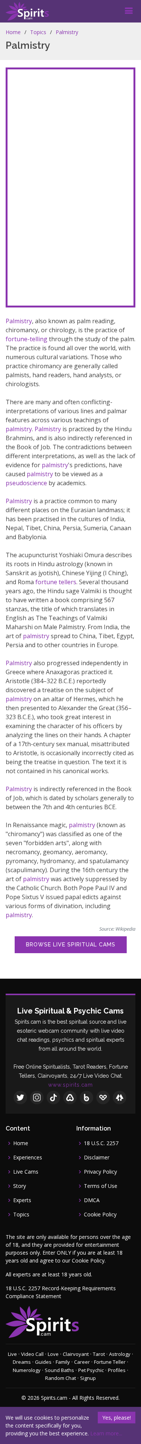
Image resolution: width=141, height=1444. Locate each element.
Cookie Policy (100, 1214)
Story (19, 1186)
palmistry (19, 429)
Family (63, 1362)
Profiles (117, 1370)
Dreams (22, 1362)
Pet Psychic (91, 1370)
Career (82, 1362)
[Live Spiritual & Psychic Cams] (27, 11)
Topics (38, 32)
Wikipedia (125, 928)
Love (53, 1354)
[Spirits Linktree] (119, 1097)
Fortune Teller (110, 1362)
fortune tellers (55, 582)
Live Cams (25, 1171)
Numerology (27, 1370)
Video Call (32, 1354)
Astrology (119, 1354)
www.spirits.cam (70, 1085)
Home (13, 32)
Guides (43, 1362)
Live (12, 1354)
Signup (88, 1378)
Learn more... (106, 1433)
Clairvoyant (76, 1354)
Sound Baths (59, 1370)
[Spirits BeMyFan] (103, 1097)
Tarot (99, 1354)
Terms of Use (100, 1186)
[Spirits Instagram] (37, 1097)
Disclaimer (96, 1157)
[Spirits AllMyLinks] (70, 1097)
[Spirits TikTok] (53, 1097)
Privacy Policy (100, 1171)
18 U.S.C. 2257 (101, 1143)
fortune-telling (26, 339)
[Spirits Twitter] (20, 1097)
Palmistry (67, 32)
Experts (22, 1200)
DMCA (92, 1200)
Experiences (27, 1157)
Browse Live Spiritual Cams (70, 945)
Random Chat (60, 1378)
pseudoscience (26, 483)
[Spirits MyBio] (86, 1097)
